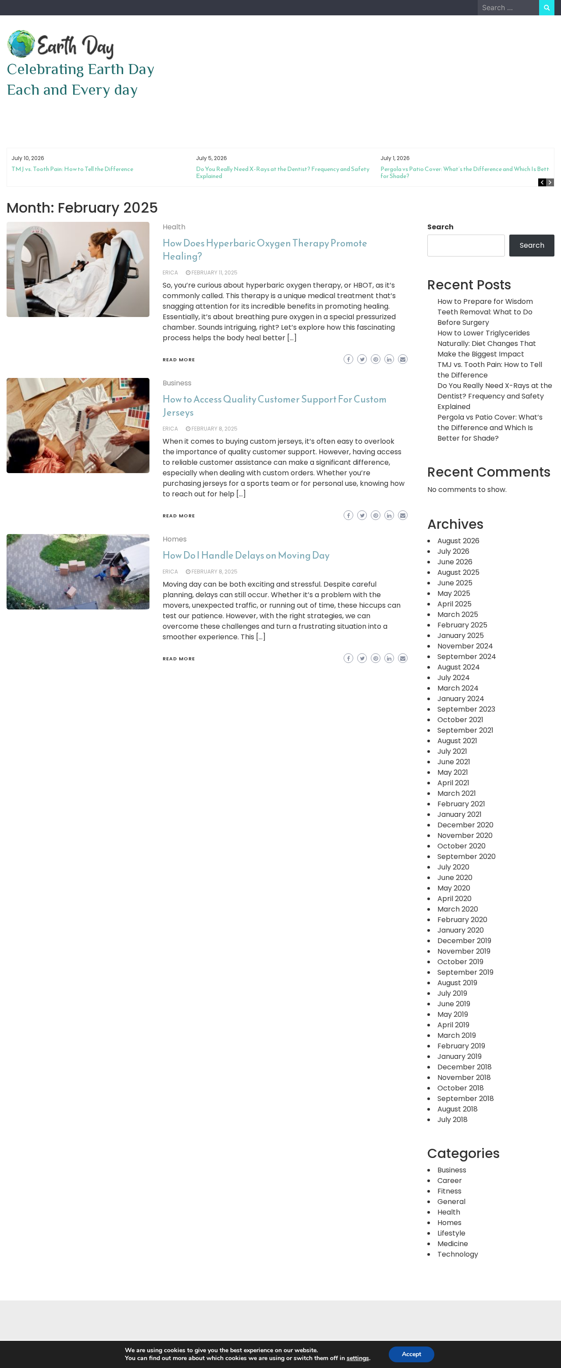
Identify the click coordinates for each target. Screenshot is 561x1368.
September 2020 (466, 856)
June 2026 (454, 562)
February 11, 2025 (215, 272)
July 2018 (452, 1120)
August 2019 (457, 983)
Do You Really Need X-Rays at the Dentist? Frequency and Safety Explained (282, 172)
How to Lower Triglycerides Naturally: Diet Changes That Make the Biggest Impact (486, 343)
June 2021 (453, 762)
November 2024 (465, 646)
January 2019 (459, 1056)
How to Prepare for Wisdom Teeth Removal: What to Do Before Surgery (485, 312)
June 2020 (454, 878)
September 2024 (466, 657)
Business (177, 383)
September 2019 (465, 972)
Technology (457, 1254)
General (451, 1202)
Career (449, 1181)
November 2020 (465, 835)
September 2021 (465, 730)
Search (440, 227)
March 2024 (458, 688)
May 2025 (453, 593)
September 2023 (466, 709)
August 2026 (458, 541)
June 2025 (454, 583)
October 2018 (460, 1088)
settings (358, 1358)
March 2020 (457, 909)
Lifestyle (451, 1233)
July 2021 (452, 751)
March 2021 (456, 793)
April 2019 (453, 1025)
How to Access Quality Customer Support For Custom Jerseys (275, 406)
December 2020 (465, 825)
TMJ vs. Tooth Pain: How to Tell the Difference (72, 169)
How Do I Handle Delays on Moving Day (246, 555)
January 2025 (460, 636)
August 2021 (457, 741)
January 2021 (459, 814)
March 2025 (457, 614)
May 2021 (452, 772)
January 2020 (460, 930)
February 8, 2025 (215, 428)
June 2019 (453, 1004)
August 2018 (457, 1109)
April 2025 (454, 604)
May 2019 (452, 1014)
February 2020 (462, 920)
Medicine (452, 1244)
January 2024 (460, 699)
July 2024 (453, 678)
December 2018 (464, 1067)
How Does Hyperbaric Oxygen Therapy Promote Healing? (265, 250)
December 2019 (464, 941)
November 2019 (463, 951)
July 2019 (452, 993)
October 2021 (460, 720)
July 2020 (453, 867)
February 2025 (462, 625)
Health (174, 227)
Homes (175, 539)
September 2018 (465, 1099)
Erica (170, 272)
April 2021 (453, 783)
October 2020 (461, 846)
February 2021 (461, 804)
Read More (179, 359)
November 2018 (464, 1077)
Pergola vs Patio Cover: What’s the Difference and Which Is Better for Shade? (467, 172)
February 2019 (461, 1046)
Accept (411, 1354)
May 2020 (453, 888)
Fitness (449, 1191)
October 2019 (460, 962)
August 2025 (458, 572)
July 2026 (453, 551)
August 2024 (458, 667)
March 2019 (456, 1035)
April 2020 (454, 899)
